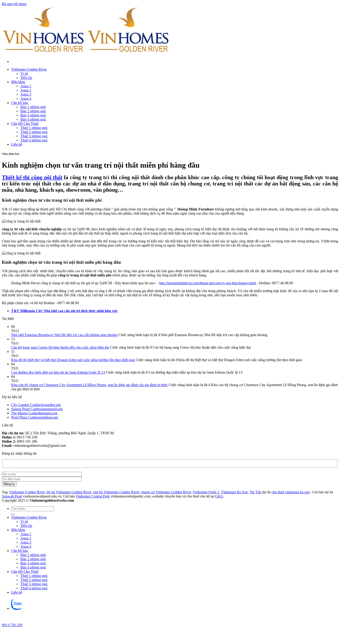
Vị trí (24, 73)
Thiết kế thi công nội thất (32, 177)
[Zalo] (17, 608)
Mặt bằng (18, 82)
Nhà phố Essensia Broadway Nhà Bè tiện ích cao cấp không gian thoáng (64, 335)
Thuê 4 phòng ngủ (33, 140)
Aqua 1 (25, 86)
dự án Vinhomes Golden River (68, 492)
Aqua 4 (25, 98)
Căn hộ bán (19, 103)
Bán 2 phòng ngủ (33, 111)
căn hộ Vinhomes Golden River (116, 492)
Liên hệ (16, 144)
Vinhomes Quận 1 (206, 492)
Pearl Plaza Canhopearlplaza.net (34, 417)
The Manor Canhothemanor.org (34, 413)
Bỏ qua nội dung (14, 4)
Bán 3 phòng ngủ (33, 115)
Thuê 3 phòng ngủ (33, 136)
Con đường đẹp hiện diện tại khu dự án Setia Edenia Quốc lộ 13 (58, 372)
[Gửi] (13, 514)
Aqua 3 (25, 94)
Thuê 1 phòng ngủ (33, 128)
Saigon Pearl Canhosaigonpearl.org (37, 409)
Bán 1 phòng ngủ (33, 107)
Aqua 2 (25, 90)
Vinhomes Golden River (29, 69)
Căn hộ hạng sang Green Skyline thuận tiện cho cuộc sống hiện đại (60, 347)
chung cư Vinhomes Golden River (166, 492)
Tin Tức (255, 492)
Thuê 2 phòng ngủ (33, 132)
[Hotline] (5, 621)
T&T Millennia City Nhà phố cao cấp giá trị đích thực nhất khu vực (64, 311)
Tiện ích (26, 78)
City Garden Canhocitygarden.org (36, 405)
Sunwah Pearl (12, 496)
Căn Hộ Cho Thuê (24, 123)
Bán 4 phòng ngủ (33, 119)
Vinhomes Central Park (93, 496)
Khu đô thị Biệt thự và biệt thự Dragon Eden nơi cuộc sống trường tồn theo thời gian (73, 360)
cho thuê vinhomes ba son (290, 492)
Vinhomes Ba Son (234, 492)
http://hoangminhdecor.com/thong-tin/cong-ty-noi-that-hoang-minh (207, 283)
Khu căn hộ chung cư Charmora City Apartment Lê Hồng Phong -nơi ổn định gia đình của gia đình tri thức (89, 385)
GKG (219, 496)
